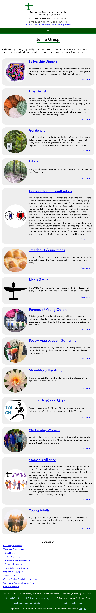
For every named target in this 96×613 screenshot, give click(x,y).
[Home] (48, 6)
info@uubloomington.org (37, 598)
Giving (61, 25)
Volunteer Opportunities (14, 549)
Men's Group (39, 280)
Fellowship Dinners (13, 557)
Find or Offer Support (13, 572)
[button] (48, 30)
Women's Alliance (42, 460)
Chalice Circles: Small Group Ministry (20, 579)
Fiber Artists (38, 91)
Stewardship (9, 576)
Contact (28, 25)
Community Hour (11, 587)
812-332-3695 (12, 598)
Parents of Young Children (49, 310)
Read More (85, 80)
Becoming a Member (12, 546)
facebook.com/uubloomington (27, 603)
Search (68, 25)
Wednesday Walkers (44, 430)
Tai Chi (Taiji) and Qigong (16, 568)
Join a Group (9, 553)
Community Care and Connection (18, 583)
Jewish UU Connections (47, 250)
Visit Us (36, 25)
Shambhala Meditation (15, 564)
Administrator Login (73, 603)
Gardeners (37, 130)
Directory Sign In (49, 25)
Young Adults (39, 510)
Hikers (33, 161)
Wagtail (82, 609)
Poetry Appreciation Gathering (53, 340)
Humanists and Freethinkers (17, 561)
